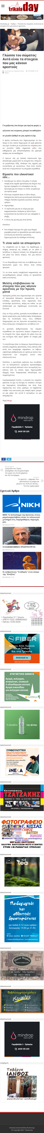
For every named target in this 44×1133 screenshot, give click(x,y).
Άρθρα (13, 24)
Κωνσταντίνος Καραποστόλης (14, 71)
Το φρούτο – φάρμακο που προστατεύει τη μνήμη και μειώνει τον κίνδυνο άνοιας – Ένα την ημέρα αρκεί (27, 481)
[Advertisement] (22, 97)
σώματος (34, 145)
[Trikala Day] (22, 6)
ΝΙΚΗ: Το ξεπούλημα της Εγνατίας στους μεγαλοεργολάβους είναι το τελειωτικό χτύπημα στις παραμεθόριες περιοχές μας (21, 518)
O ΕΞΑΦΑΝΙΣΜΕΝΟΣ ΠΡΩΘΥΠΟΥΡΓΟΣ (19, 547)
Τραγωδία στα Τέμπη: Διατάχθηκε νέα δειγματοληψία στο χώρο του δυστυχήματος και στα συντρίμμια (17, 471)
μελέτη (13, 295)
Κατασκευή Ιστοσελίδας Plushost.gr (22, 1128)
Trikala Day (29, 1130)
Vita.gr (9, 400)
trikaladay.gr (4, 24)
